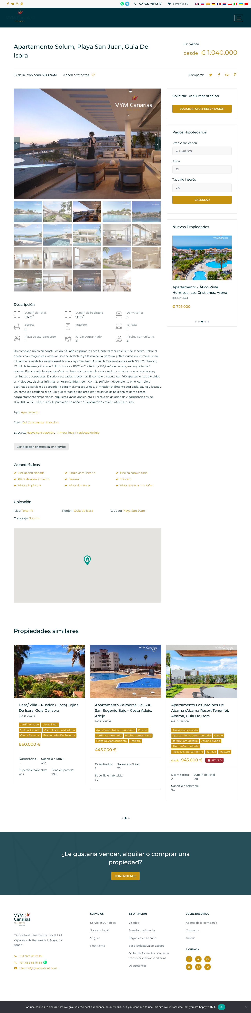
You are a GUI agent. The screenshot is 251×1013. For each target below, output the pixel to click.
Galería (191, 938)
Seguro (95, 938)
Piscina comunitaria (133, 473)
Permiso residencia (141, 930)
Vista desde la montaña (136, 485)
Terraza (74, 479)
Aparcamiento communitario (115, 730)
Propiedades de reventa (59, 735)
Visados (133, 922)
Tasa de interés (184, 179)
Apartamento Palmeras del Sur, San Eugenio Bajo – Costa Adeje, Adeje (123, 710)
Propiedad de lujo (87, 432)
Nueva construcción (40, 432)
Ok (221, 1006)
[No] (246, 1007)
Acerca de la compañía (201, 922)
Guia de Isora (83, 510)
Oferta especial (30, 735)
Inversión (52, 422)
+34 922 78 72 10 (149, 3)
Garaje (218, 735)
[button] (87, 560)
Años (176, 161)
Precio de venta (184, 143)
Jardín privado (29, 724)
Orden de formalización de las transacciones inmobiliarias (148, 956)
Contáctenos (125, 876)
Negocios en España (142, 938)
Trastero (125, 479)
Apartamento (30, 412)
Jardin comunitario (82, 473)
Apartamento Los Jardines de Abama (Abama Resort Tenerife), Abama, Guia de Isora (200, 710)
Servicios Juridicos (103, 922)
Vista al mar (50, 724)
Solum (34, 518)
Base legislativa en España (146, 945)
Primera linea (64, 432)
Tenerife (27, 510)
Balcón (142, 730)
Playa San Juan (134, 510)
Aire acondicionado (31, 473)
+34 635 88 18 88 (30, 962)
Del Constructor (33, 422)
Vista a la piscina (29, 485)
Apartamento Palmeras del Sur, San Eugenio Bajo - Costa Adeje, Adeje (200, 292)
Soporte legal (99, 930)
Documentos (137, 965)
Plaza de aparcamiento (33, 479)
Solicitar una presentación (202, 109)
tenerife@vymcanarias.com (38, 968)
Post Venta (97, 945)
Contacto (192, 930)
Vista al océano (79, 485)
